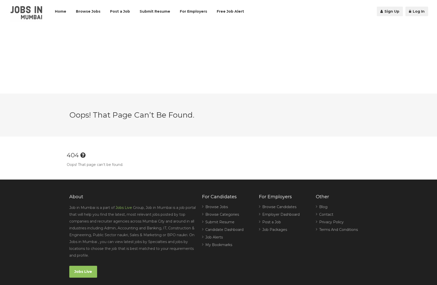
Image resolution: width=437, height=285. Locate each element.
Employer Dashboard (281, 214)
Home (60, 11)
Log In (418, 11)
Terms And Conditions (338, 229)
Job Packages (274, 229)
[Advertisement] (218, 58)
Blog (323, 207)
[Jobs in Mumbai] (26, 14)
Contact (326, 214)
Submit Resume (155, 11)
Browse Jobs (88, 11)
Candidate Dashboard (224, 229)
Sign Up (391, 11)
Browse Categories (222, 214)
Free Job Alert (230, 11)
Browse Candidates (279, 207)
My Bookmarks (218, 245)
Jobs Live (124, 207)
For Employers (193, 11)
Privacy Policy (331, 222)
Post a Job (120, 11)
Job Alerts (214, 237)
